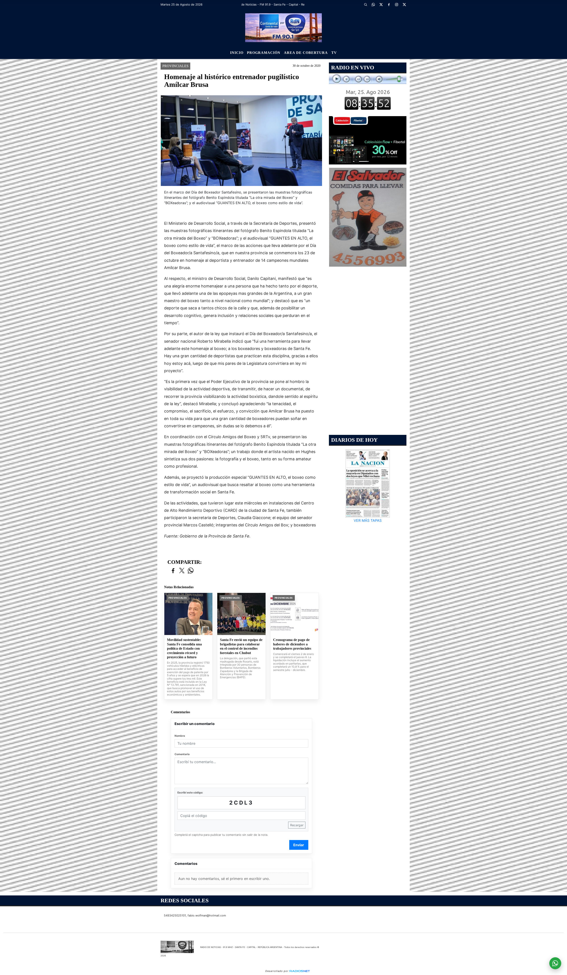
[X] (381, 4)
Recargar (296, 825)
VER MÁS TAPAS (368, 520)
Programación (263, 53)
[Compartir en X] (182, 570)
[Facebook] (388, 4)
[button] (365, 4)
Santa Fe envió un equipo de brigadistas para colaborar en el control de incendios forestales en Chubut (241, 646)
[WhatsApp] (373, 4)
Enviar (298, 845)
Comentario (182, 754)
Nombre (180, 735)
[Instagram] (396, 4)
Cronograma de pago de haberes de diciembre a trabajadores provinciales (292, 644)
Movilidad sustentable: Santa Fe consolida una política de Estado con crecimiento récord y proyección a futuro (184, 648)
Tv (334, 53)
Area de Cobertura (306, 53)
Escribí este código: (190, 792)
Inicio (236, 53)
